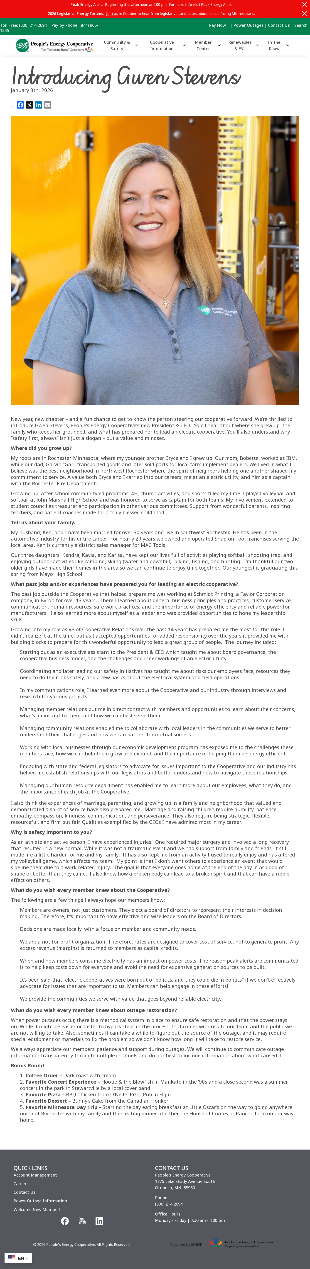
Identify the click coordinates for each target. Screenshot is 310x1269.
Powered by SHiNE (186, 1244)
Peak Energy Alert (216, 4)
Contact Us (279, 25)
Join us (112, 13)
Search (301, 25)
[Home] (56, 45)
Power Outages (248, 25)
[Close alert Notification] (304, 4)
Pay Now (217, 25)
